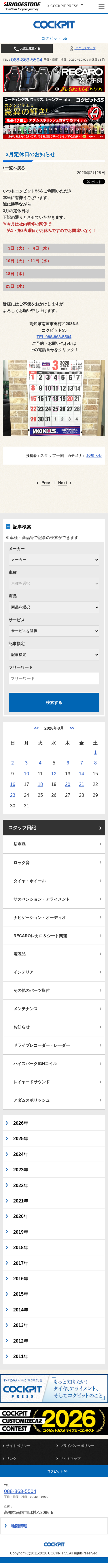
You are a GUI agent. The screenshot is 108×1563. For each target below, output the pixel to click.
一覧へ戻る (15, 168)
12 (53, 773)
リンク (11, 1459)
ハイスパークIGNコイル (35, 1063)
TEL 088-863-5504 (54, 336)
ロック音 (22, 862)
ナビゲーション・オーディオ (40, 917)
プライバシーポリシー (77, 1446)
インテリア (24, 972)
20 (67, 784)
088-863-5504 (26, 60)
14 (81, 773)
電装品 (20, 953)
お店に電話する (29, 48)
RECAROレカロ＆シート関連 (40, 935)
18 (40, 784)
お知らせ (94, 455)
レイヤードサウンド (32, 1082)
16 (12, 784)
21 (81, 784)
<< (36, 728)
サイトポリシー (18, 1446)
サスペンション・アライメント (42, 899)
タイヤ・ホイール (30, 881)
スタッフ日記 (22, 827)
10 (26, 773)
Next (62, 483)
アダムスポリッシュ (32, 1100)
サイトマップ (70, 1459)
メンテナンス (26, 1008)
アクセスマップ (85, 48)
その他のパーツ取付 (32, 990)
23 (12, 795)
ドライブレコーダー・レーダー (42, 1045)
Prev (45, 483)
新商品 (20, 844)
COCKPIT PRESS (64, 6)
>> (72, 728)
